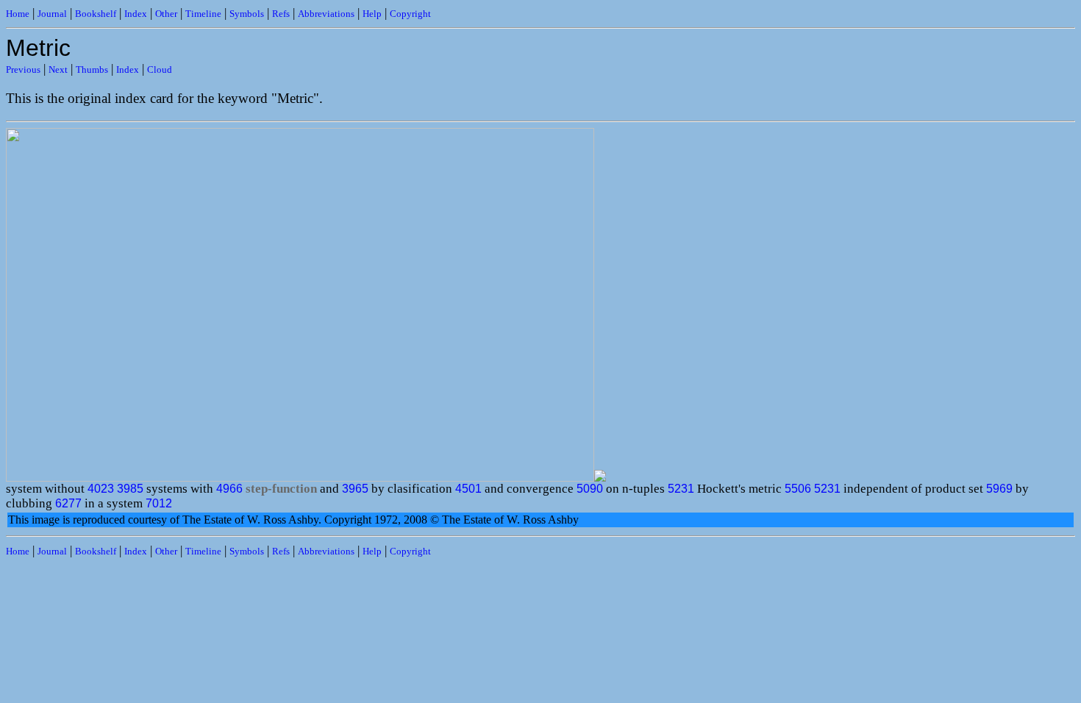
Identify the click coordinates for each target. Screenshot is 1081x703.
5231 (681, 488)
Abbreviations (326, 13)
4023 (101, 488)
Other (166, 13)
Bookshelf (95, 13)
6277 (68, 503)
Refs (281, 13)
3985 (130, 488)
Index (135, 13)
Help (372, 13)
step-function (281, 489)
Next (58, 69)
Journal (52, 13)
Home (17, 13)
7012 (159, 503)
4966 (229, 488)
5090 (590, 488)
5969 (999, 488)
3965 (355, 488)
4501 (468, 488)
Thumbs (92, 69)
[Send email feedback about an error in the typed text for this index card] (600, 478)
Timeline (203, 13)
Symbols (246, 13)
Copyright (410, 13)
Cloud (159, 69)
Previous (23, 69)
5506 (798, 488)
